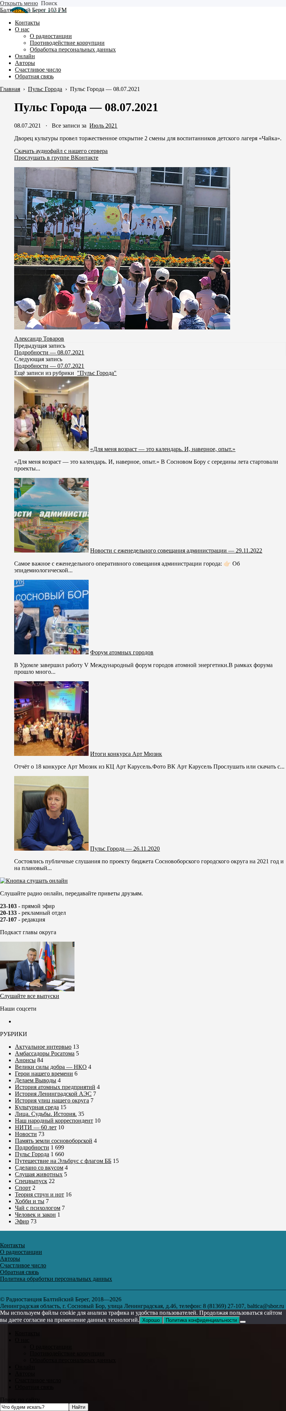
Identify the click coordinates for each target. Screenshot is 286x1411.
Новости (26, 1134)
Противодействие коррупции (67, 1353)
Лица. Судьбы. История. (46, 1114)
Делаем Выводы (35, 1080)
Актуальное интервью (43, 1047)
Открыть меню (19, 3)
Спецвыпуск (31, 1181)
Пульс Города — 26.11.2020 (125, 848)
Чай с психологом (37, 1208)
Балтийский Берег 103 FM (33, 10)
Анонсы (25, 1060)
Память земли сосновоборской (53, 1141)
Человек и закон (35, 1214)
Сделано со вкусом (39, 1167)
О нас (22, 1340)
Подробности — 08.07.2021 (49, 352)
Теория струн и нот (39, 1194)
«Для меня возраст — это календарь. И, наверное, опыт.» (162, 449)
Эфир (22, 1221)
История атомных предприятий (55, 1087)
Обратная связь (34, 1387)
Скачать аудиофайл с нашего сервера (61, 151)
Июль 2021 (103, 125)
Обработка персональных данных (73, 1360)
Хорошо (151, 1320)
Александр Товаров (39, 338)
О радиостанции (51, 1346)
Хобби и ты (29, 1201)
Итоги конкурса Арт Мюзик (126, 754)
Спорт (23, 1188)
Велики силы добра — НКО (51, 1067)
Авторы (25, 1373)
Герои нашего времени (44, 1073)
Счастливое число (38, 1380)
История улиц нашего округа (52, 1100)
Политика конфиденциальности (201, 1320)
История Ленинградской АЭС (53, 1094)
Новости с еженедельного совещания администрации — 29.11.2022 (176, 550)
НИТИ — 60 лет (36, 1127)
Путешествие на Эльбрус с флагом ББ (63, 1161)
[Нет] (243, 1322)
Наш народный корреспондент (54, 1120)
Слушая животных (39, 1174)
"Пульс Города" (97, 373)
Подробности (32, 1147)
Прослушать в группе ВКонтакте (56, 157)
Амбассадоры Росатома (44, 1053)
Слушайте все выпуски (29, 996)
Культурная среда (37, 1107)
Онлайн (25, 1367)
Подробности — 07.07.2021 (49, 366)
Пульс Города (32, 1154)
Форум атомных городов (121, 652)
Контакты (27, 1333)
